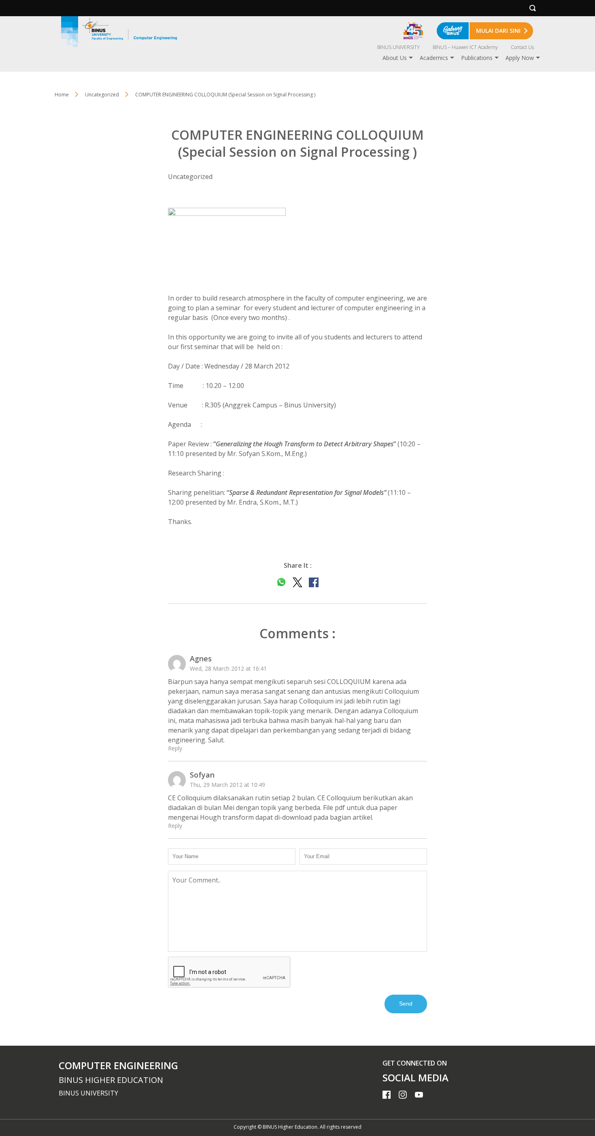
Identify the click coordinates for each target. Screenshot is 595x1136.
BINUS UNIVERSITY (398, 47)
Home (62, 94)
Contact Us (522, 47)
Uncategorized (102, 94)
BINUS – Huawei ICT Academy (465, 47)
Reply (175, 748)
